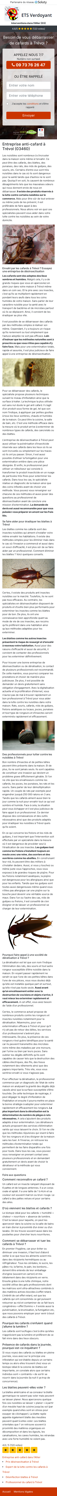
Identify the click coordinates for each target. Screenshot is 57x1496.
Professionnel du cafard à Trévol (24, 1482)
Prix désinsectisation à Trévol (22, 1461)
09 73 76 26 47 (30, 64)
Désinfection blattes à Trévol (22, 1477)
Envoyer (28, 115)
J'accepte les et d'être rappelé (30, 105)
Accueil (6, 1491)
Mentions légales (23, 1491)
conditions (33, 103)
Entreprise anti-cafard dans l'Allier (21, 1457)
